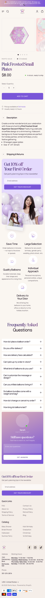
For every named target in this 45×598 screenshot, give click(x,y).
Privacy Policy (28, 509)
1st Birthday (27, 536)
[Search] (7, 11)
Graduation (27, 530)
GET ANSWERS (22, 457)
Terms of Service (8, 515)
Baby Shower (6, 526)
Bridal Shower (7, 530)
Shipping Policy (7, 512)
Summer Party (7, 536)
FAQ (3, 506)
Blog (24, 515)
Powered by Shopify (24, 585)
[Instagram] (35, 547)
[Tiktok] (41, 547)
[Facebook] (29, 547)
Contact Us (27, 506)
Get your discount (22, 493)
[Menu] (3, 11)
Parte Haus (12, 585)
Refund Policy (28, 512)
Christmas (26, 533)
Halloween (5, 533)
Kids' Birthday (28, 526)
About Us (5, 509)
